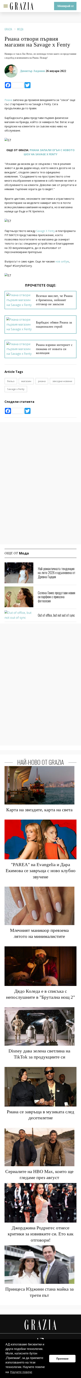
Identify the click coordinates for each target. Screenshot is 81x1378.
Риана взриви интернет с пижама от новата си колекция (54, 349)
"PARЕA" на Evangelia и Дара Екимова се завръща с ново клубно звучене (41, 870)
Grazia (8, 29)
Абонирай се (65, 6)
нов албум (62, 261)
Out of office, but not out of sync (56, 615)
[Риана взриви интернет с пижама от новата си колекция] (20, 349)
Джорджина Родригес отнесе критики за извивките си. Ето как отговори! (40, 1234)
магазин (26, 381)
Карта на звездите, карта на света (39, 809)
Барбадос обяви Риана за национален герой (54, 324)
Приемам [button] (62, 1358)
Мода (20, 29)
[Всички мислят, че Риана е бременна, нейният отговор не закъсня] (20, 300)
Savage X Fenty (45, 231)
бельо (11, 381)
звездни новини (62, 381)
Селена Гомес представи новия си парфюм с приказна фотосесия (56, 596)
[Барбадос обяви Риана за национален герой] (20, 324)
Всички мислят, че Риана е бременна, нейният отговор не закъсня (54, 300)
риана (42, 381)
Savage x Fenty (15, 389)
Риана (8, 100)
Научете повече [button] (21, 1372)
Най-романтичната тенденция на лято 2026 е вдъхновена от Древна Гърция (56, 572)
